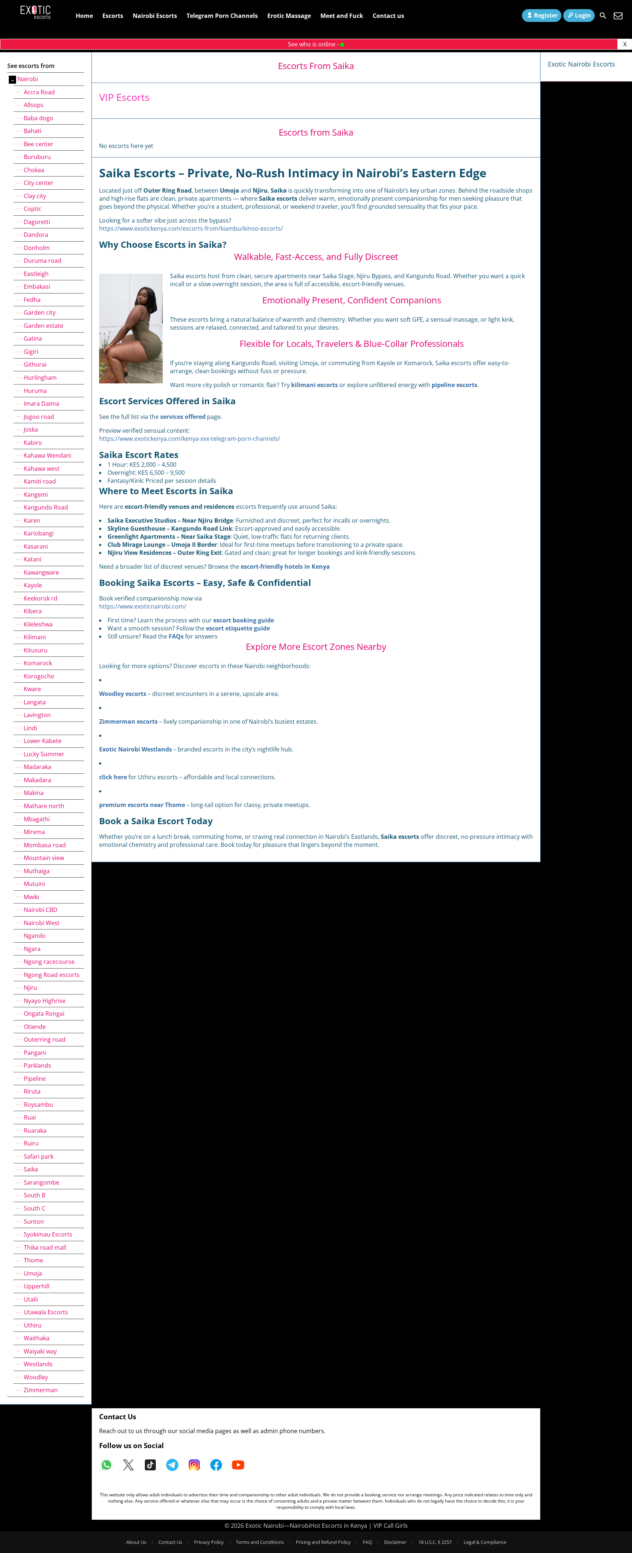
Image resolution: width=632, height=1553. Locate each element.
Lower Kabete (42, 741)
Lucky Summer (44, 754)
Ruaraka (35, 1130)
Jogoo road (39, 417)
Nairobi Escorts (155, 16)
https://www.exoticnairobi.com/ (142, 606)
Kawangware (41, 572)
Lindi (30, 728)
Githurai (35, 364)
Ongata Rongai (44, 1014)
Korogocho (39, 676)
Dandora (36, 235)
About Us (136, 1542)
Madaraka (37, 767)
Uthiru (33, 1325)
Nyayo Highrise (44, 1001)
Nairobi (28, 79)
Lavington (37, 715)
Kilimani (35, 637)
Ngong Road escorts (52, 975)
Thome (33, 1260)
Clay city (35, 196)
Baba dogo (38, 118)
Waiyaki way (40, 1351)
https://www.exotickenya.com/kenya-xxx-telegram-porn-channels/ (189, 439)
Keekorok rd (40, 598)
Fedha (32, 300)
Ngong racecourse (49, 962)
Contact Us (170, 1542)
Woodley (36, 1377)
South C (34, 1208)
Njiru (30, 988)
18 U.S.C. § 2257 (435, 1542)
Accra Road (39, 92)
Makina (34, 793)
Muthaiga (37, 871)
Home (84, 16)
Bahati (32, 131)
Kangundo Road (46, 507)
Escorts (112, 16)
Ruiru (31, 1143)
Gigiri (31, 352)
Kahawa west (42, 469)
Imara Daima (41, 403)
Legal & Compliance (485, 1542)
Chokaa (34, 170)
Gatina (33, 338)
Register (546, 15)
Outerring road (44, 1039)
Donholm (37, 248)
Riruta (32, 1091)
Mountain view (44, 858)
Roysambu (38, 1105)
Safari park (38, 1156)
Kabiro (33, 443)
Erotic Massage (289, 16)
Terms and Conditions (260, 1542)
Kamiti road (40, 481)
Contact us (388, 16)
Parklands (37, 1065)
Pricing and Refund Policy (323, 1542)
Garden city (40, 312)
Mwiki (31, 897)
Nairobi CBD (40, 910)
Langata (35, 702)
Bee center (38, 144)
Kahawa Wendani (47, 455)
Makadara (37, 780)
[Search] (603, 15)
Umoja (33, 1273)
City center (38, 183)
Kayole (33, 585)
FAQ (367, 1542)
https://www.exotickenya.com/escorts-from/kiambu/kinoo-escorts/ (191, 228)
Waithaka (36, 1338)
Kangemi (36, 494)
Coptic (32, 209)
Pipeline (35, 1079)
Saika (31, 1169)
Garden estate (43, 326)
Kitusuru (36, 650)
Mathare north (44, 806)
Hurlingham (40, 378)
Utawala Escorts (46, 1312)
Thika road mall (45, 1247)
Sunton (34, 1221)
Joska (31, 429)
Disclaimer (395, 1542)
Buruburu (37, 157)
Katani (32, 559)
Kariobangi (39, 533)
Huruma (35, 391)
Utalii (31, 1299)
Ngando (35, 936)
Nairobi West (42, 923)
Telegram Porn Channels (222, 16)
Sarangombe (41, 1182)
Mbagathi (37, 819)
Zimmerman (41, 1390)
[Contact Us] (618, 15)
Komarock (38, 663)
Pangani (35, 1053)
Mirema (34, 832)
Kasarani (36, 546)
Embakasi (37, 287)
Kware (32, 689)
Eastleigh (36, 274)
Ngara (32, 949)
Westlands (38, 1364)
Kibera (33, 611)
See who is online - (314, 44)
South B (34, 1195)
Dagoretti (37, 222)
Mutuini (34, 884)
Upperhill (36, 1286)
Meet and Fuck (341, 16)
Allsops (34, 105)
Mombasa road (45, 845)
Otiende (35, 1027)
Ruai (30, 1117)
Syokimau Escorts (48, 1234)
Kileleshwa (38, 624)
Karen (32, 520)
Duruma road (42, 261)
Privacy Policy (209, 1542)
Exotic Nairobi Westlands (135, 749)
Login (583, 15)
